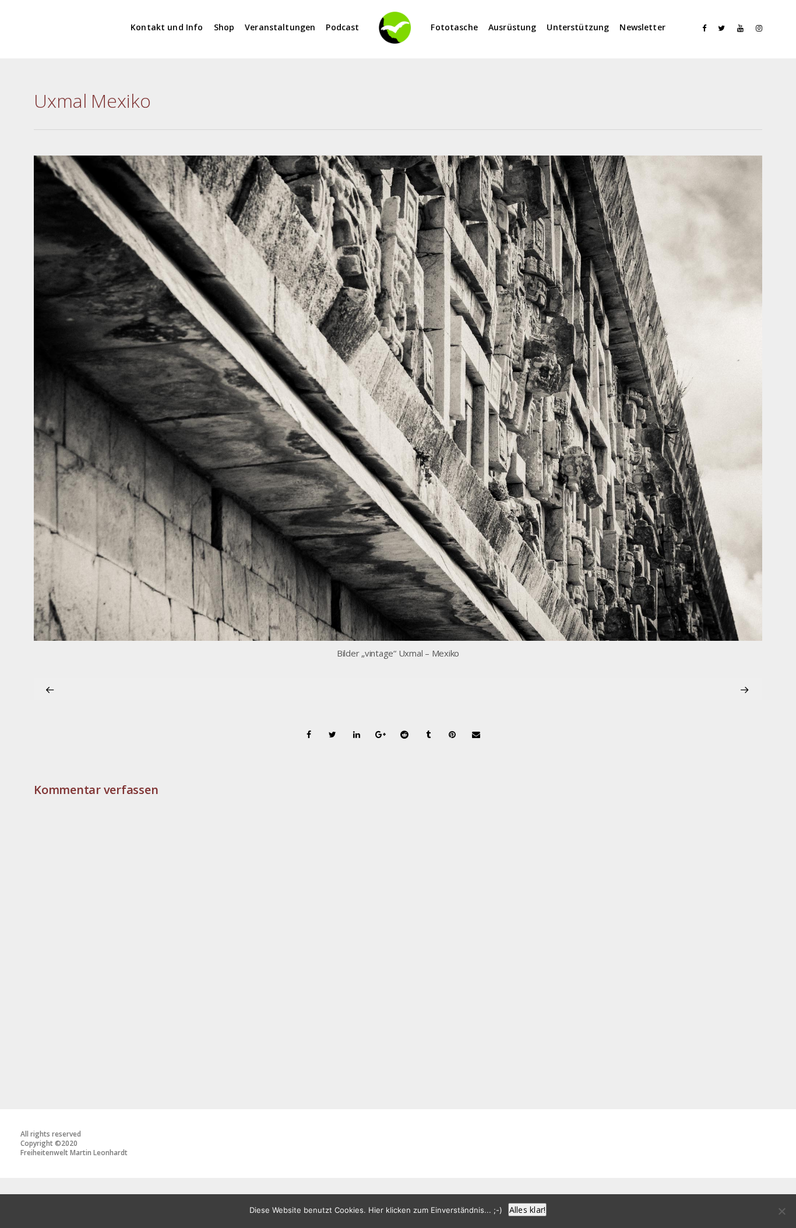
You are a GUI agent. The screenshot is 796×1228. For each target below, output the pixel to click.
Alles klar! (527, 1209)
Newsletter (642, 27)
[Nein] (781, 1211)
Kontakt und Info (167, 27)
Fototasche (454, 27)
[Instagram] (756, 28)
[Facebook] (700, 28)
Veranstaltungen (280, 27)
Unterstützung (578, 27)
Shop (224, 27)
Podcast (342, 27)
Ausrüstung (512, 27)
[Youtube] (738, 28)
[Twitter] (719, 28)
